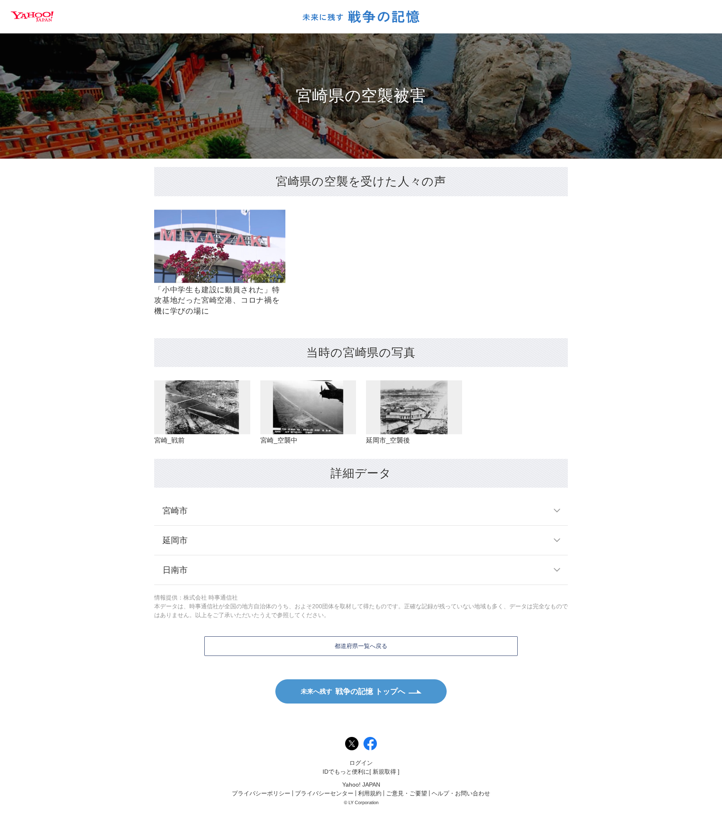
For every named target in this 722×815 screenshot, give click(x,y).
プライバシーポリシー (261, 793)
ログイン (361, 762)
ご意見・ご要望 (406, 793)
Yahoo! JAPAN (32, 16)
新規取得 (384, 771)
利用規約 (369, 793)
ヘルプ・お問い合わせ (461, 793)
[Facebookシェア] (370, 743)
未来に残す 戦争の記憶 (361, 16)
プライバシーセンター (324, 793)
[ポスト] (351, 743)
